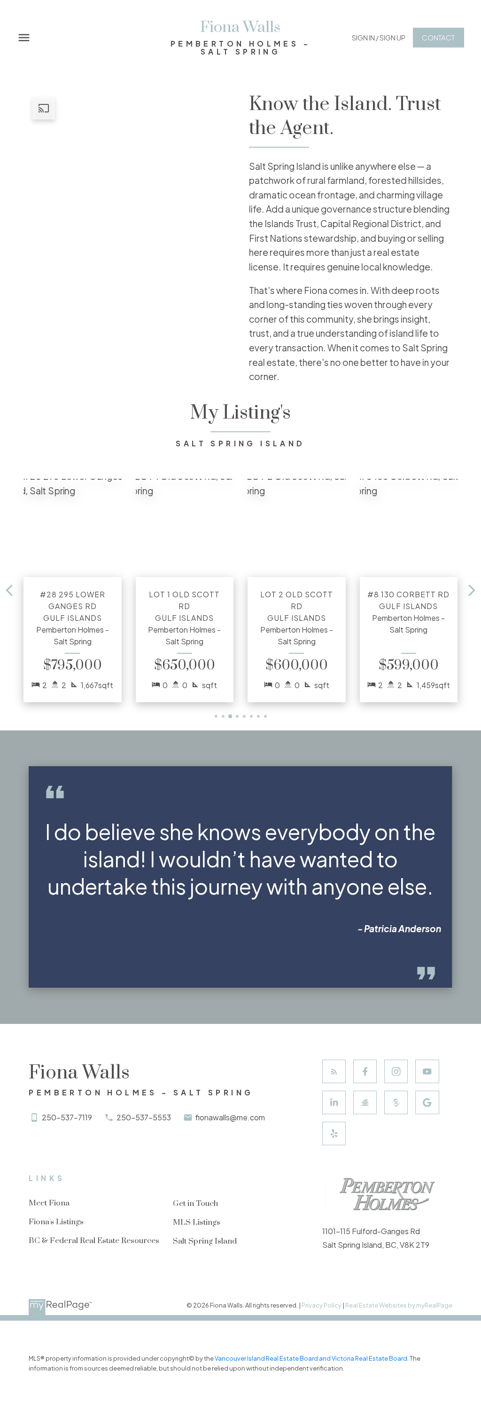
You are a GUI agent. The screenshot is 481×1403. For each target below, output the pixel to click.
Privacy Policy (321, 1305)
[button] (378, 37)
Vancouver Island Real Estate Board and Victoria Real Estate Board (311, 1358)
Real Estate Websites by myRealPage (398, 1305)
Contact (438, 37)
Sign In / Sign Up (378, 37)
